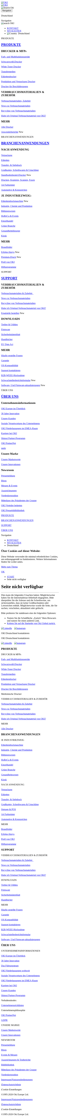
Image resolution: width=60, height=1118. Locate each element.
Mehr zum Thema (9, 567)
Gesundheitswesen (9, 774)
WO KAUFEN (14, 31)
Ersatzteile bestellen (10, 313)
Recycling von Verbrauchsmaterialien (18, 111)
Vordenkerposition (9, 495)
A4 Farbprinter (8, 185)
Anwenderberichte (9, 132)
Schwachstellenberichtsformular (15, 380)
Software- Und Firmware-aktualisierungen (20, 385)
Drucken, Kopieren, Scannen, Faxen (18, 180)
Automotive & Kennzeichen (14, 190)
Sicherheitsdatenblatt (10, 334)
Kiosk (4, 236)
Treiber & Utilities (9, 324)
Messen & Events (9, 485)
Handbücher (7, 339)
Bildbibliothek (7, 1065)
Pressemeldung (8, 476)
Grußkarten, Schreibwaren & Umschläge (20, 170)
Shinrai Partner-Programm (13, 438)
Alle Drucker (7, 127)
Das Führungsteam (9, 965)
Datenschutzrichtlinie (11, 1084)
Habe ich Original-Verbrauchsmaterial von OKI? (23, 116)
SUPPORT (9, 278)
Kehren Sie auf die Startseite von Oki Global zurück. (31, 623)
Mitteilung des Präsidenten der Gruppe (19, 500)
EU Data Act (7, 344)
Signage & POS (8, 809)
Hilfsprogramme (8, 267)
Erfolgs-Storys (7, 252)
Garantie (5, 360)
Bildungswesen (8, 211)
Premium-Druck (8, 257)
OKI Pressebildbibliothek (12, 510)
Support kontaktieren (10, 370)
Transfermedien (8, 71)
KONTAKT (12, 28)
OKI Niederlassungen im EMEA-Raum (19, 428)
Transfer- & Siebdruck (11, 165)
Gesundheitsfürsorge (10, 231)
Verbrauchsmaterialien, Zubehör (16, 101)
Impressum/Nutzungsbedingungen (17, 1079)
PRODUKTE (11, 44)
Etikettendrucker (8, 76)
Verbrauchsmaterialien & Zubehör (17, 293)
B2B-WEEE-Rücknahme (13, 375)
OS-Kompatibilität (9, 365)
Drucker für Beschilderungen (14, 86)
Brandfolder (6, 247)
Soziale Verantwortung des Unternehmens (20, 423)
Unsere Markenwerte (11, 459)
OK (3, 572)
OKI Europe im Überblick (13, 408)
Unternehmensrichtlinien (12, 1005)
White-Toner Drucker (11, 66)
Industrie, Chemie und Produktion (16, 206)
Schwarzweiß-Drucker (11, 61)
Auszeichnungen (9, 490)
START (10, 576)
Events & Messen (9, 1055)
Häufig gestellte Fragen (12, 355)
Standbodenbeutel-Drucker (13, 175)
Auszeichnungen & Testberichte (16, 1060)
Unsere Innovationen (10, 464)
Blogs (4, 480)
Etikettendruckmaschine (12, 201)
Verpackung (6, 155)
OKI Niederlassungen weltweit (15, 970)
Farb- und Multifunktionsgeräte (15, 57)
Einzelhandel (7, 221)
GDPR (4, 1020)
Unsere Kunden (8, 418)
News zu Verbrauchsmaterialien (15, 106)
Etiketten (5, 160)
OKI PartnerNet (8, 443)
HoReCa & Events (9, 216)
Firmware (5, 329)
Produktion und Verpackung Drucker (18, 81)
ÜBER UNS (9, 396)
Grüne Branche (8, 226)
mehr (3, 448)
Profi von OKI (8, 262)
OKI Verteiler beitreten (11, 505)
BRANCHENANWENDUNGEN (25, 143)
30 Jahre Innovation (10, 413)
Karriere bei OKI (9, 433)
